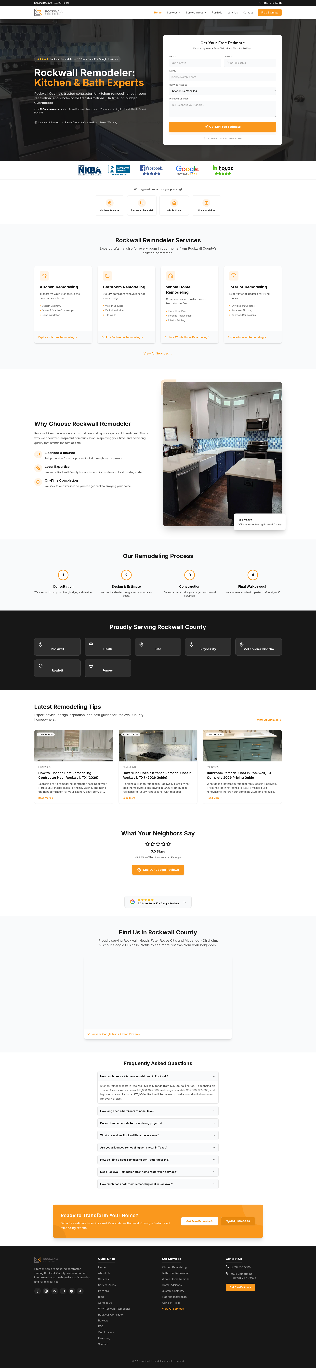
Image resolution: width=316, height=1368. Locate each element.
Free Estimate (269, 12)
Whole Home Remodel (176, 1279)
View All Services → (158, 353)
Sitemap (103, 1344)
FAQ (100, 1326)
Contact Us (105, 1302)
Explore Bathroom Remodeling (121, 337)
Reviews (103, 1320)
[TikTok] (80, 1291)
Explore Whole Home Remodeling (186, 337)
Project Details (178, 99)
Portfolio (217, 12)
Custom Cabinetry (173, 1291)
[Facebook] (37, 1291)
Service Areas (194, 12)
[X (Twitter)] (54, 1291)
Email (172, 71)
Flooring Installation (174, 1296)
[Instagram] (46, 1291)
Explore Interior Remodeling (246, 337)
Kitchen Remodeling (174, 1267)
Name (172, 56)
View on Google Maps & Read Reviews (116, 1034)
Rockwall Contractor (111, 1314)
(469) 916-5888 (239, 1221)
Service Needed (178, 85)
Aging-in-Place (171, 1302)
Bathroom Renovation (175, 1273)
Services (172, 12)
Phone (228, 56)
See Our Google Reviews (161, 869)
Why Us (233, 12)
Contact (248, 12)
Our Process (106, 1332)
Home (158, 12)
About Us (104, 1273)
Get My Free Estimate (225, 126)
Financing (104, 1338)
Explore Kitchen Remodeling (56, 337)
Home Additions (172, 1285)
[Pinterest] (71, 1291)
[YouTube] (63, 1291)
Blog (101, 1296)
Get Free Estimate (198, 1221)
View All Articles (267, 719)
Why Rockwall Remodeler (114, 1308)
